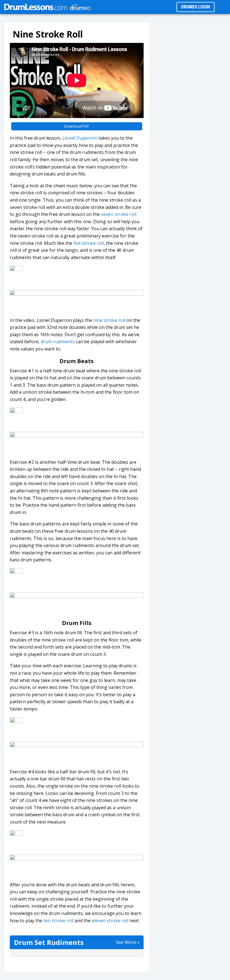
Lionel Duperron (79, 138)
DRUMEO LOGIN (195, 7)
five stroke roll (88, 243)
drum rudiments (58, 341)
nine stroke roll (109, 320)
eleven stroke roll (110, 920)
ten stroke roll (58, 920)
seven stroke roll (118, 214)
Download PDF (76, 126)
